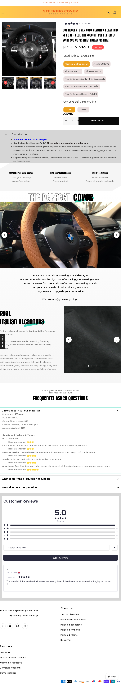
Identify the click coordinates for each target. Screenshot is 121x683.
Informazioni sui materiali (13, 657)
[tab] (57, 261)
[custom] (3, 626)
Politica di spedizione (71, 624)
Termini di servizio (69, 614)
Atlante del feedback (11, 662)
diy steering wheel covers (22, 615)
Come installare (8, 673)
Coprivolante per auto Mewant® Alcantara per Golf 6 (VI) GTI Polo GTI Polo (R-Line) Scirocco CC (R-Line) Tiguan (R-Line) (90, 35)
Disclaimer (65, 640)
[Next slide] (53, 83)
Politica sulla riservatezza (73, 619)
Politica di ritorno (69, 635)
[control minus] (66, 121)
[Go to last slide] (5, 83)
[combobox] (115, 548)
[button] (108, 12)
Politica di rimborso (70, 629)
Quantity (68, 113)
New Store (5, 652)
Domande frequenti (10, 667)
